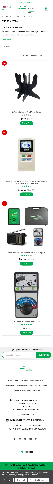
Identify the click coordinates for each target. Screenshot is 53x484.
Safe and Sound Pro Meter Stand (27, 112)
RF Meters (10, 385)
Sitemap (31, 468)
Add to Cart (26, 123)
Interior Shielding (22, 390)
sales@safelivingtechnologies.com (27, 420)
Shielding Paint (37, 381)
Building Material (38, 385)
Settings (7, 480)
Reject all (21, 480)
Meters (16, 16)
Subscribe (44, 355)
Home (6, 16)
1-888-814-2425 (26, 2)
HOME (10, 381)
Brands (36, 390)
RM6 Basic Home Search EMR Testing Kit (26, 253)
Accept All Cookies (38, 480)
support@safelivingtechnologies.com (27, 429)
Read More (6, 39)
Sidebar (9, 46)
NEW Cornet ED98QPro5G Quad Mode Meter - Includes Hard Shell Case (26, 182)
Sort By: (24, 56)
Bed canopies (21, 381)
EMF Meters (22, 385)
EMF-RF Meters (29, 16)
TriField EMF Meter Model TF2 (26, 322)
